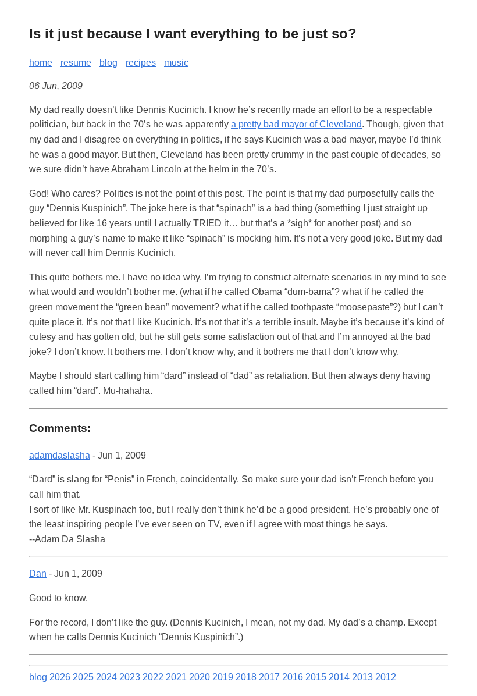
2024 (106, 677)
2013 (362, 677)
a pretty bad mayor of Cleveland (296, 124)
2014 (339, 677)
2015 (315, 677)
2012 (385, 677)
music (176, 63)
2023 (129, 677)
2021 (176, 677)
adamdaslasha (59, 455)
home (40, 63)
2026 (59, 677)
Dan (38, 573)
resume (75, 63)
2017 (269, 677)
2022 (153, 677)
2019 (222, 677)
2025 (83, 677)
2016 (292, 677)
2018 (246, 677)
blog (108, 63)
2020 (199, 677)
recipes (141, 63)
